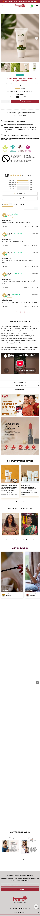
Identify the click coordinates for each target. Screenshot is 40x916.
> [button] (29, 312)
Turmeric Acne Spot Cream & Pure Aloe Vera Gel (29, 487)
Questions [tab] (19, 204)
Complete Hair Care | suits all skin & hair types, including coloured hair (9, 488)
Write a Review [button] (20, 193)
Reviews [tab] (6, 204)
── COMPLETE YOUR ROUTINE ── (20, 461)
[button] (33, 226)
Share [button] (6, 226)
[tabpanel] (10, 483)
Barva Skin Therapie (20, 6)
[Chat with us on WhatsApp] (32, 6)
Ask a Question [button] (21, 198)
